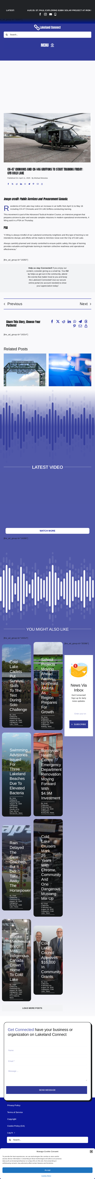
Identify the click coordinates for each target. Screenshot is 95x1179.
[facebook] (40, 14)
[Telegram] (29, 183)
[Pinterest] (33, 183)
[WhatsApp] (25, 183)
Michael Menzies (41, 178)
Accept (47, 1170)
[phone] (55, 14)
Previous (14, 304)
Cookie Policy (46, 1176)
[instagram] (45, 14)
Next (84, 304)
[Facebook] (8, 183)
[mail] (50, 14)
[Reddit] (17, 183)
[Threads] (86, 321)
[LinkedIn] (21, 183)
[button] (91, 1151)
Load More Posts (32, 1008)
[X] (12, 183)
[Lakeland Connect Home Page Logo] (47, 24)
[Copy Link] (42, 183)
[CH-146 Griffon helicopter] (47, 114)
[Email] (38, 183)
